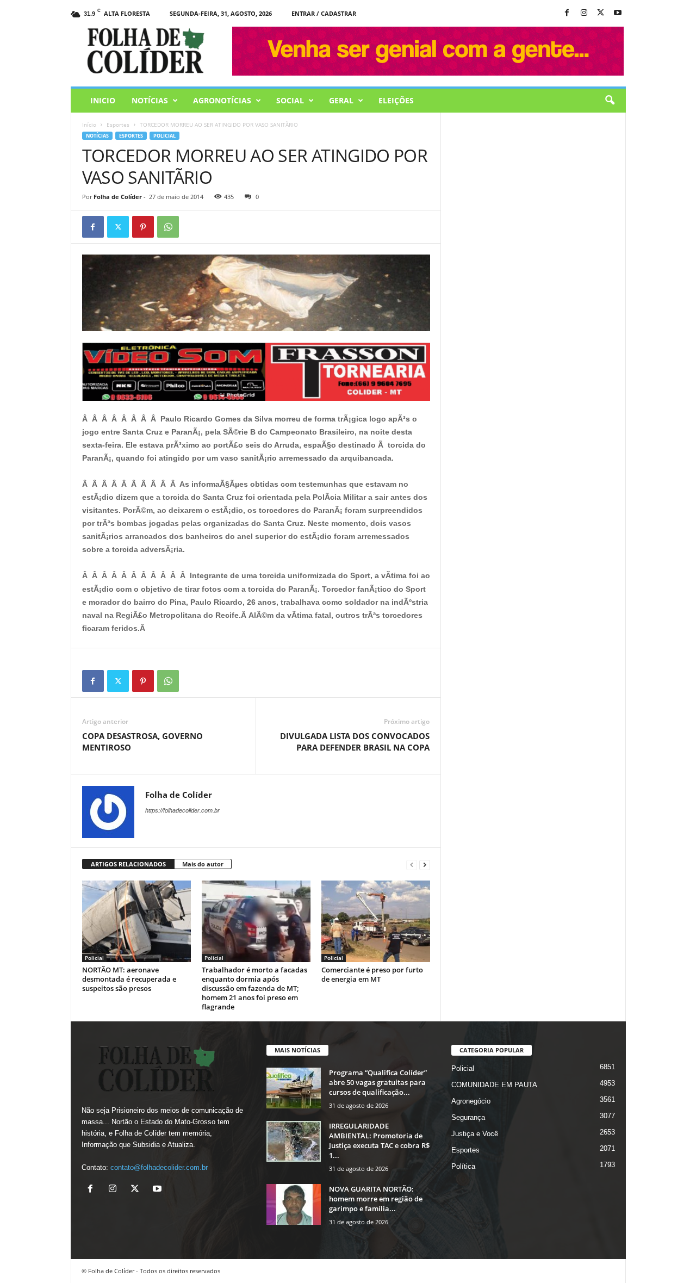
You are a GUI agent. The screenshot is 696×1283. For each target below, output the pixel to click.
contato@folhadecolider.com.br (159, 1167)
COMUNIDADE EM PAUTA (494, 1085)
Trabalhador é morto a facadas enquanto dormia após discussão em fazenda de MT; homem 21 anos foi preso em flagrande (254, 988)
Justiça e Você (474, 1134)
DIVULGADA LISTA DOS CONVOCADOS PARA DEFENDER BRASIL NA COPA (355, 741)
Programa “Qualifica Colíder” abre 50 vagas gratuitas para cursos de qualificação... (378, 1082)
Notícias (150, 100)
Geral (341, 100)
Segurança (468, 1117)
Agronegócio (470, 1101)
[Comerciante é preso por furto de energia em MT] (375, 921)
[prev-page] (411, 864)
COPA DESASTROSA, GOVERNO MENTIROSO (142, 741)
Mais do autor (202, 864)
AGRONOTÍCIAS (222, 100)
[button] (610, 101)
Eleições (396, 100)
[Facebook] (567, 13)
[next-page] (424, 864)
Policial (164, 135)
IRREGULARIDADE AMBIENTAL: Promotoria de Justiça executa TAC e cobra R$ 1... (379, 1140)
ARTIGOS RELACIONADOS (128, 864)
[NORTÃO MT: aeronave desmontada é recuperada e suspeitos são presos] (136, 921)
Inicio (102, 100)
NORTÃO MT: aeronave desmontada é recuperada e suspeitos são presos (129, 979)
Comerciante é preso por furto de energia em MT (372, 974)
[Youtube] (617, 13)
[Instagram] (584, 13)
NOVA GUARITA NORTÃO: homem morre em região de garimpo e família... (375, 1198)
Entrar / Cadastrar (323, 13)
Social (290, 100)
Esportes (118, 124)
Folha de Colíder (118, 197)
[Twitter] (118, 227)
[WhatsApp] (168, 227)
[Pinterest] (143, 227)
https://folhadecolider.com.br (182, 810)
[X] (600, 13)
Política (463, 1166)
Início (89, 124)
